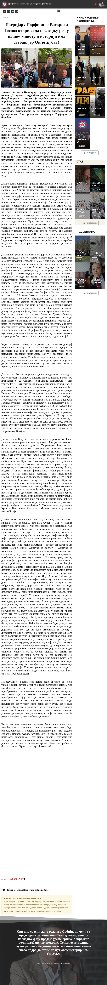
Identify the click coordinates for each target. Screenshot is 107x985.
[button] (59, 10)
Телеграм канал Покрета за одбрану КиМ (27, 890)
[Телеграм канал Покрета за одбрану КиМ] (3, 890)
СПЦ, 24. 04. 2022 (13, 878)
